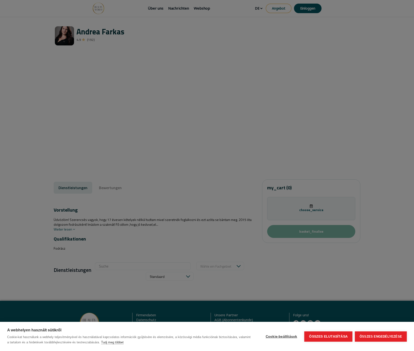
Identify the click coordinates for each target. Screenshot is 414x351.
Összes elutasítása (328, 336)
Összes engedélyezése (381, 336)
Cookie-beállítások (281, 336)
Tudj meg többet (112, 342)
